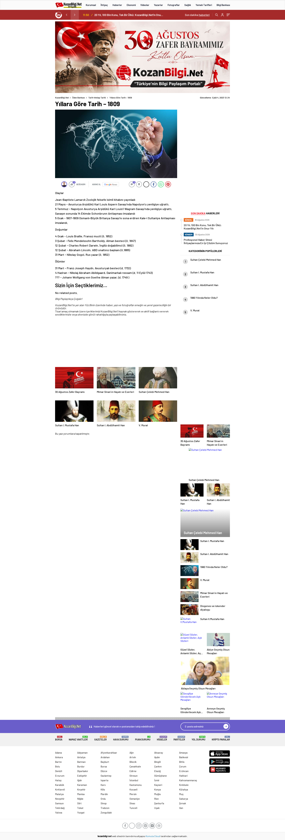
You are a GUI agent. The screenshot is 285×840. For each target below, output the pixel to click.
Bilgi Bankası (223, 4)
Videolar (144, 4)
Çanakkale (135, 766)
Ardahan (105, 757)
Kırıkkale (184, 784)
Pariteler (179, 738)
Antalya (81, 757)
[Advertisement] (33, 70)
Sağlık (187, 4)
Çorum (182, 766)
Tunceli (133, 807)
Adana (58, 752)
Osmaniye (134, 798)
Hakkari (183, 775)
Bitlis (181, 761)
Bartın (58, 761)
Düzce (104, 771)
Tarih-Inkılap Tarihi (97, 97)
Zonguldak (106, 812)
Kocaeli (133, 789)
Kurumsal (91, 4)
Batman (81, 761)
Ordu (103, 798)
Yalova (58, 812)
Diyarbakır (82, 771)
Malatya (59, 794)
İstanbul (133, 780)
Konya (157, 789)
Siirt (79, 803)
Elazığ (157, 771)
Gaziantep (106, 775)
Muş (181, 794)
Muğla (157, 794)
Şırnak (182, 803)
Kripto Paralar (221, 738)
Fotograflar (174, 4)
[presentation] (66, 15)
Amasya (183, 752)
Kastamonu (135, 784)
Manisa (81, 794)
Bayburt (105, 761)
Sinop (104, 803)
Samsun (59, 803)
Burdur (81, 766)
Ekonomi (131, 4)
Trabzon (105, 807)
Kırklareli (60, 789)
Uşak (157, 807)
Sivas (132, 803)
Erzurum (59, 775)
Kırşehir (81, 789)
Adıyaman (82, 752)
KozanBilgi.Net (62, 97)
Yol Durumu (198, 738)
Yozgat (81, 812)
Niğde (80, 798)
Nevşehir (59, 798)
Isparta (104, 780)
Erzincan (184, 771)
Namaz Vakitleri (78, 738)
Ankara (59, 757)
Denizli (58, 771)
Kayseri (158, 784)
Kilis (103, 789)
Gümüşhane (160, 775)
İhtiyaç (104, 4)
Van (181, 807)
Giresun (133, 775)
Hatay (58, 780)
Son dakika (197, 14)
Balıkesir (183, 757)
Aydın (157, 757)
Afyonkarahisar (109, 752)
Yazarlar (158, 4)
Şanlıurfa (159, 803)
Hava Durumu (120, 738)
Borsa (58, 738)
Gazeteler (100, 738)
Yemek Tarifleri (204, 4)
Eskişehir (82, 775)
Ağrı (131, 752)
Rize (156, 798)
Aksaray (158, 752)
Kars (103, 784)
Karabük (59, 784)
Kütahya (183, 789)
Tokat (80, 807)
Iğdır (79, 780)
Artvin (132, 757)
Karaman (82, 784)
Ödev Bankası (78, 97)
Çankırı (158, 766)
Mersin (133, 794)
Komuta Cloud (153, 836)
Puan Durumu (142, 738)
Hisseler (162, 738)
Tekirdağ (59, 807)
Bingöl (157, 761)
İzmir (156, 780)
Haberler (117, 4)
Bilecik (133, 761)
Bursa (104, 766)
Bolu (57, 766)
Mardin (104, 794)
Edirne (132, 771)
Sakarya (183, 798)
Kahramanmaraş (188, 780)
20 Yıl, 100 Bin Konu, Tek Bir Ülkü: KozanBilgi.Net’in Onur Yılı (129, 14)
